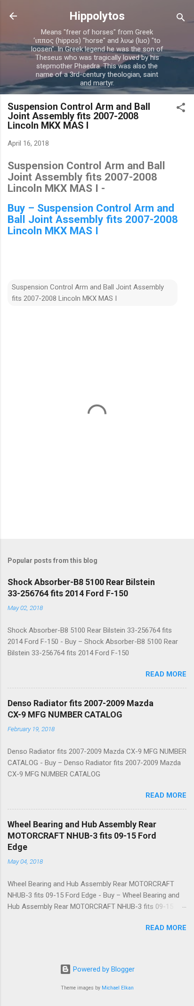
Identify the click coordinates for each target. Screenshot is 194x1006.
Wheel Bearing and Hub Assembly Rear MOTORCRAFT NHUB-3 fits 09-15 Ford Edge (82, 835)
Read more (166, 674)
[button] (180, 109)
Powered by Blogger (103, 969)
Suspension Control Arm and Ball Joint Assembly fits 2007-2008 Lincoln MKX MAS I (88, 293)
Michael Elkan (118, 988)
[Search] (180, 19)
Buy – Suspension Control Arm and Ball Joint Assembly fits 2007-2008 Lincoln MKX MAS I (93, 219)
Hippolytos (97, 16)
